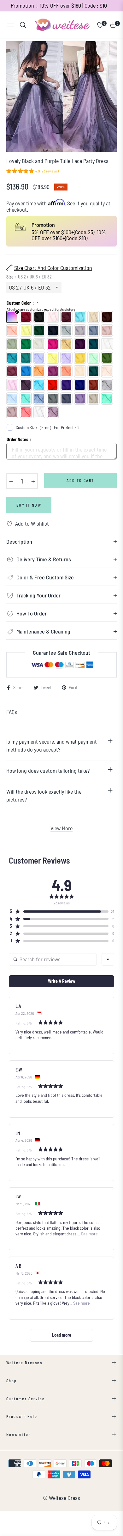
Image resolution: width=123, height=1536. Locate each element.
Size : (29, 276)
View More (61, 828)
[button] (32, 171)
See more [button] (89, 1233)
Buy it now (28, 505)
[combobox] (108, 959)
